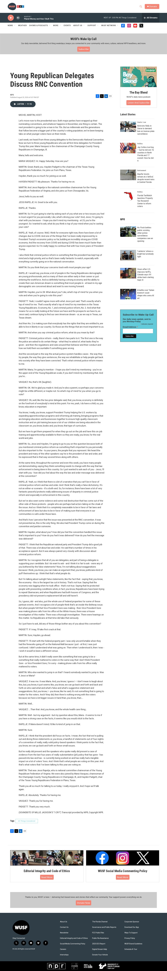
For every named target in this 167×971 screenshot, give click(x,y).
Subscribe (83, 49)
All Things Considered (26, 821)
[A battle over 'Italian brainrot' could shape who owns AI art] (128, 294)
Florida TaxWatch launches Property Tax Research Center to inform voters (145, 200)
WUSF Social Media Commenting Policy (122, 871)
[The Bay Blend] (138, 77)
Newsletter (64, 933)
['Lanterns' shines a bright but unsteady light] (128, 255)
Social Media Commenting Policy (72, 944)
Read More (46, 877)
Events (67, 25)
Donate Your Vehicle (100, 955)
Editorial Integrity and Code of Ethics (47, 871)
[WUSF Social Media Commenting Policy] (122, 857)
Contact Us (64, 927)
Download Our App (131, 927)
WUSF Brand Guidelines (133, 944)
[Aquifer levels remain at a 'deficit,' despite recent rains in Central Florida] (128, 175)
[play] (11, 17)
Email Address (130, 327)
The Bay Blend (138, 92)
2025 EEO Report (98, 944)
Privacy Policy (129, 938)
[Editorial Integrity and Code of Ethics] (46, 857)
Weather (22, 25)
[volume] (18, 18)
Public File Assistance (100, 938)
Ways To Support (131, 933)
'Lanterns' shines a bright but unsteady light (145, 254)
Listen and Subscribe (138, 102)
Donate (153, 6)
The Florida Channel (99, 922)
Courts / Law (141, 122)
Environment (141, 170)
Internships (64, 955)
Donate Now (83, 902)
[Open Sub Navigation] (15, 25)
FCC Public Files (98, 933)
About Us (63, 922)
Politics (140, 144)
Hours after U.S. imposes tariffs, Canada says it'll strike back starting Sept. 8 (145, 274)
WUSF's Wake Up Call (83, 39)
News (10, 25)
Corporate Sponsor (131, 922)
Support (92, 25)
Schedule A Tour (130, 949)
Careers (63, 949)
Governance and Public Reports (104, 927)
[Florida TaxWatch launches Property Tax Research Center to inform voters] (128, 196)
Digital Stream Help (99, 949)
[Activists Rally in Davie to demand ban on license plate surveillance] (128, 126)
